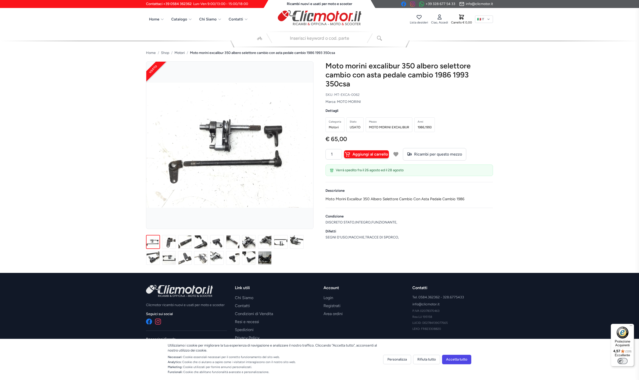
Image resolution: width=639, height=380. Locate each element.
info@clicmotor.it (426, 304)
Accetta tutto (456, 359)
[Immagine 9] (281, 242)
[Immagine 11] (153, 258)
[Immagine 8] (265, 242)
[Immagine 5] (217, 242)
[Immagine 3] (185, 242)
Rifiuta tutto (426, 359)
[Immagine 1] (153, 242)
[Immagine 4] (201, 242)
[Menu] (631, 327)
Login (328, 297)
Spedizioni (244, 329)
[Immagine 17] (249, 258)
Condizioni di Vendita (254, 313)
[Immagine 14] (201, 258)
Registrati (331, 305)
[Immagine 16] (233, 258)
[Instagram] (412, 3)
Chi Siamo (208, 19)
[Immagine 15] (217, 258)
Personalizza (397, 359)
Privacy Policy (247, 337)
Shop (165, 53)
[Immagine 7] (249, 242)
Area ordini (333, 313)
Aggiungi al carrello (370, 154)
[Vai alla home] (319, 17)
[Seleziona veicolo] (260, 38)
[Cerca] (379, 38)
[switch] (623, 361)
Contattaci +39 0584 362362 (197, 4)
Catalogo (179, 19)
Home (154, 19)
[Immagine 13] (185, 258)
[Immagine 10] (297, 242)
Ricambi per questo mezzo (438, 154)
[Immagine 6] (233, 242)
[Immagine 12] (169, 258)
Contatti (236, 19)
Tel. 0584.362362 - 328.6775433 (438, 297)
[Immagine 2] (169, 242)
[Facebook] (403, 3)
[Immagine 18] (265, 258)
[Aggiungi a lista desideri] (396, 154)
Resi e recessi (247, 321)
